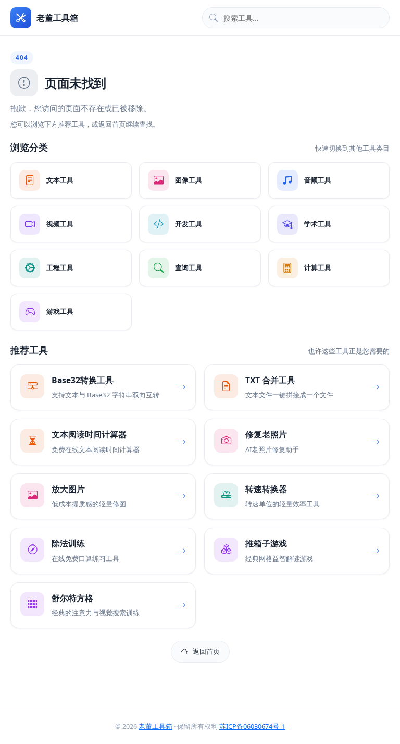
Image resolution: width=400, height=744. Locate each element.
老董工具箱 (155, 726)
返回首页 (206, 651)
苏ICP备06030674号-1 (252, 726)
